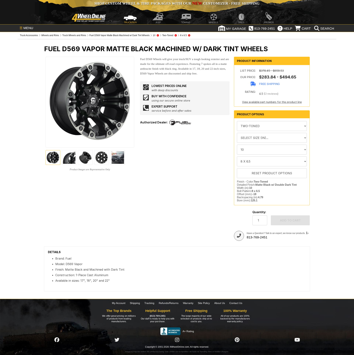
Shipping (135, 303)
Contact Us (235, 303)
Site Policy (204, 303)
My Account (118, 303)
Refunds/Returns (168, 303)
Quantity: (259, 212)
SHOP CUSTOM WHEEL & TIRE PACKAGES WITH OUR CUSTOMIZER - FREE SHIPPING (177, 3)
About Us (219, 303)
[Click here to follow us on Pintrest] (237, 339)
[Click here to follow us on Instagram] (177, 339)
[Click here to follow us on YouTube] (297, 339)
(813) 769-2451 (158, 316)
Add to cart (290, 220)
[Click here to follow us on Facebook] (56, 339)
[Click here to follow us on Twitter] (117, 339)
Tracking (149, 303)
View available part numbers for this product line (272, 102)
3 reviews (271, 93)
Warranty (188, 303)
